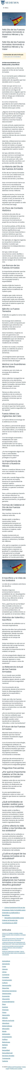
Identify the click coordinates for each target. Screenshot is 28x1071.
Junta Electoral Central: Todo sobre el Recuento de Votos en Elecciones (13, 939)
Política (4, 1039)
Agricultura (6, 961)
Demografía (6, 985)
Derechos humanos (9, 991)
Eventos (5, 1007)
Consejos (5, 977)
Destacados (6, 994)
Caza (4, 967)
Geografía (6, 1015)
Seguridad (6, 1050)
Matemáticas (7, 1026)
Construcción (7, 980)
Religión (5, 1045)
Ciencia (5, 969)
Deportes (5, 988)
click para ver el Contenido (12, 57)
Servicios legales (8, 1056)
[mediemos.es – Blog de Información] (10, 3)
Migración (5, 1029)
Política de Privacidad (14, 1067)
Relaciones (6, 1042)
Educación (6, 999)
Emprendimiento (8, 1002)
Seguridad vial (7, 1053)
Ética (4, 1004)
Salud (4, 1048)
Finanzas (5, 1010)
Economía (6, 996)
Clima (4, 972)
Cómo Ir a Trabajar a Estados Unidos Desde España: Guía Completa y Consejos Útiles (14, 934)
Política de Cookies (16, 1069)
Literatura (5, 1023)
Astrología (6, 964)
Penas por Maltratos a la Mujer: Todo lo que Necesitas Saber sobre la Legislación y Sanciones (13, 953)
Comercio (5, 975)
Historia (5, 1018)
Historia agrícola (8, 1021)
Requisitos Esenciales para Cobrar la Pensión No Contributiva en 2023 (13, 920)
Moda (4, 1031)
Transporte (6, 1058)
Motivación (6, 1034)
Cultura (5, 983)
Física (4, 1012)
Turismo (5, 1061)
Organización (7, 1037)
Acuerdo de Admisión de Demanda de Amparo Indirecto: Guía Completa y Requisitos (12, 947)
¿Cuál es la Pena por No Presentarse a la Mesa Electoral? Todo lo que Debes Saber (14, 943)
